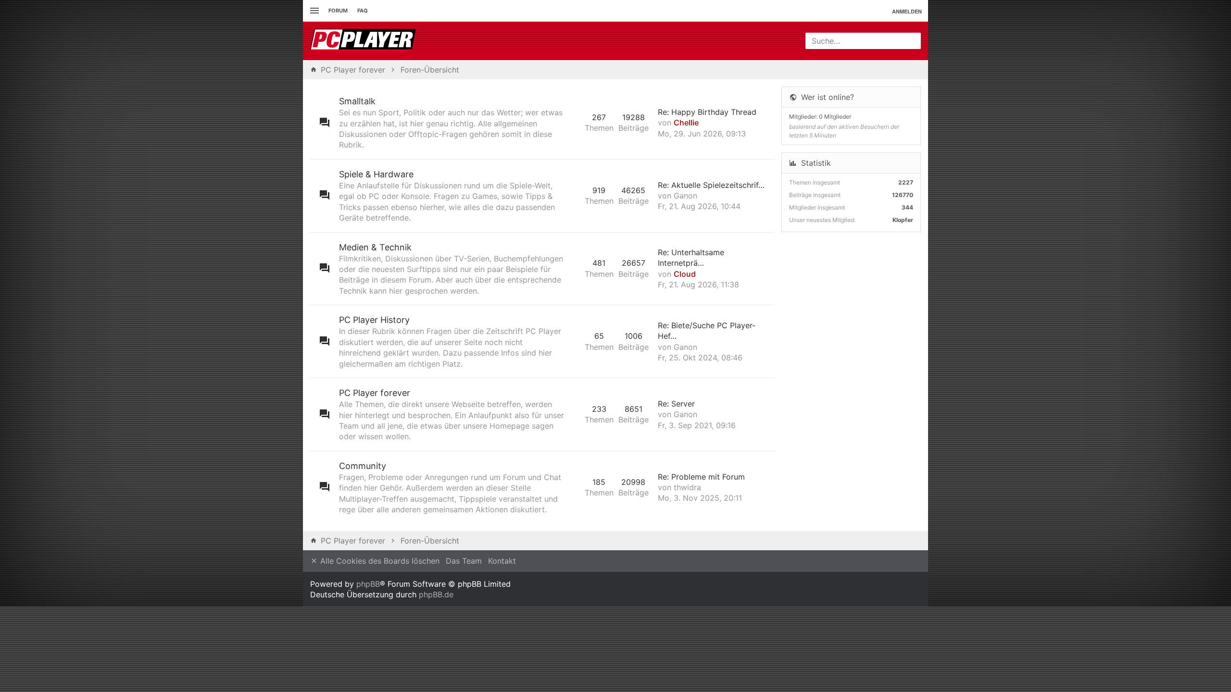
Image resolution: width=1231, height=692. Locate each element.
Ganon (685, 195)
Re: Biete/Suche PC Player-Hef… (706, 331)
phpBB (368, 584)
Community (362, 466)
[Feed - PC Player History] (575, 341)
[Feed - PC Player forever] (575, 414)
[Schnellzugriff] (313, 11)
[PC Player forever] (364, 41)
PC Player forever (374, 393)
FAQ (362, 10)
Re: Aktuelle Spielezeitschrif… (711, 185)
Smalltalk (357, 101)
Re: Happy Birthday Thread (707, 112)
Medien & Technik (375, 247)
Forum (338, 10)
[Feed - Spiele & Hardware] (575, 196)
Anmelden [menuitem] (907, 11)
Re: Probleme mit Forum (701, 477)
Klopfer (902, 219)
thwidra (687, 487)
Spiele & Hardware (376, 174)
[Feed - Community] (575, 487)
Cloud (685, 274)
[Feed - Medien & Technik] (575, 269)
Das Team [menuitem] (464, 561)
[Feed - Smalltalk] (575, 122)
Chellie (686, 122)
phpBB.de (436, 594)
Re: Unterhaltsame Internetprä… (691, 257)
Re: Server (676, 403)
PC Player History (374, 320)
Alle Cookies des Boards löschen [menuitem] (379, 561)
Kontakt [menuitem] (502, 561)
